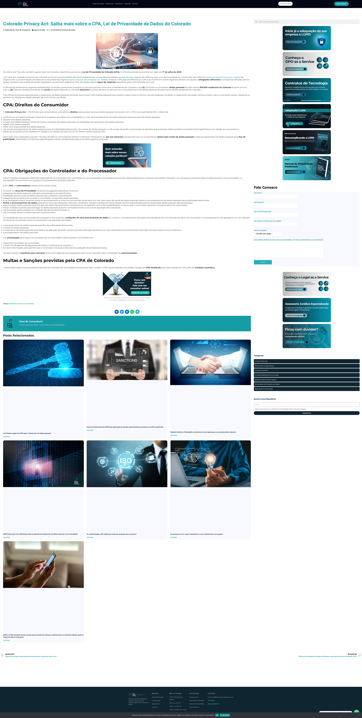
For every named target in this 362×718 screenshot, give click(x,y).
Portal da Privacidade (196, 704)
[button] (117, 312)
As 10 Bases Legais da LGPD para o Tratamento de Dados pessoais (27, 433)
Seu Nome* (258, 193)
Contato (135, 4)
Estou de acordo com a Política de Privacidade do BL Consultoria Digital (280, 409)
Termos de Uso (194, 707)
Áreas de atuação (98, 4)
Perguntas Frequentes (196, 700)
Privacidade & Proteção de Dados (63, 30)
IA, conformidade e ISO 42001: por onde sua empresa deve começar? (112, 534)
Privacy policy (225, 715)
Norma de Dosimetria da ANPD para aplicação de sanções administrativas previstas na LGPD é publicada (125, 427)
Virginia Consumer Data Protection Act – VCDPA (88, 80)
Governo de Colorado (25, 304)
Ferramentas (156, 700)
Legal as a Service (175, 706)
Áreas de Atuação (157, 697)
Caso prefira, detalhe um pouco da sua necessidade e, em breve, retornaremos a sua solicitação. (289, 240)
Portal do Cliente (213, 704)
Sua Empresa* (259, 202)
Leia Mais (6, 436)
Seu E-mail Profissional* (263, 211)
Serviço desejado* (260, 230)
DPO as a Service (175, 703)
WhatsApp (211, 700)
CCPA (222, 77)
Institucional (109, 4)
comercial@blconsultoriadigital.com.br (221, 697)
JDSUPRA (12, 304)
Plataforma (119, 4)
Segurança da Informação (177, 709)
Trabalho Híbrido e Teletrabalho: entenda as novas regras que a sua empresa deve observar (203, 432)
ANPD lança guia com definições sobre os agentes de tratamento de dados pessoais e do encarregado (40, 534)
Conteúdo (127, 4)
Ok (217, 715)
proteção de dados (126, 77)
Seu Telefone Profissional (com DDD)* (267, 221)
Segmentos (156, 704)
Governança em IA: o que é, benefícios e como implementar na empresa (196, 534)
